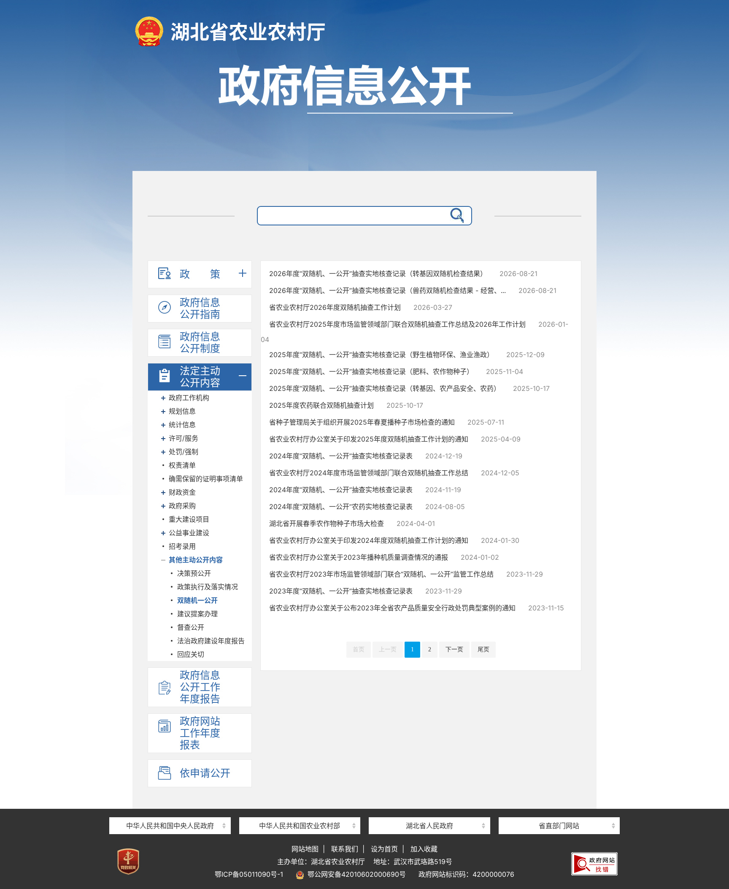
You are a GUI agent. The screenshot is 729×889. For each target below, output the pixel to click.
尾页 (483, 649)
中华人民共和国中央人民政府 (170, 825)
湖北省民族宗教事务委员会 (559, 810)
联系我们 (344, 849)
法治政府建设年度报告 (211, 641)
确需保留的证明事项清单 (206, 478)
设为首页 (384, 849)
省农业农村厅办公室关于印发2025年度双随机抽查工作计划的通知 (368, 439)
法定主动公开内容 (200, 377)
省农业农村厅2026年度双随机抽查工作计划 (335, 307)
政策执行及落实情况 (207, 587)
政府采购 (182, 505)
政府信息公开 (364, 113)
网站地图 (305, 849)
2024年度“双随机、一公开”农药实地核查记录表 (341, 506)
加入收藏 (423, 849)
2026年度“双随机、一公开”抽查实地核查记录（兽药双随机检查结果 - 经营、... (387, 290)
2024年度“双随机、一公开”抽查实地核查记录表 (341, 456)
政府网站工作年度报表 (200, 733)
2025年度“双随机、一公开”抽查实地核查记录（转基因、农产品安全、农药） (384, 388)
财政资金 (182, 492)
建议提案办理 (197, 614)
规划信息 (182, 411)
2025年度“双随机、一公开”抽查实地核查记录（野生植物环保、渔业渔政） (381, 354)
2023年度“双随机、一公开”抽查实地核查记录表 (341, 591)
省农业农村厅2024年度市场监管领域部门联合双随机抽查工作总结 (368, 473)
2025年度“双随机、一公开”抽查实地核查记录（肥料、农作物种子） (371, 371)
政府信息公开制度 (200, 343)
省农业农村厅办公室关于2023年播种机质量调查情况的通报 (358, 557)
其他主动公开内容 (196, 560)
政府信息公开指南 (200, 308)
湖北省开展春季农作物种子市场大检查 (326, 523)
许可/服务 (183, 438)
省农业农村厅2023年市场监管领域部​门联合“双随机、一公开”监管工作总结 (381, 574)
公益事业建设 (189, 533)
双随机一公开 (197, 600)
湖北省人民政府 (429, 825)
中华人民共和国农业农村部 (299, 825)
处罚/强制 (183, 451)
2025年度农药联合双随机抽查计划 (321, 405)
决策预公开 (194, 573)
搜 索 (455, 215)
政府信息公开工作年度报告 (200, 687)
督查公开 (190, 627)
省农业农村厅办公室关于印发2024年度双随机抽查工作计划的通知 (368, 540)
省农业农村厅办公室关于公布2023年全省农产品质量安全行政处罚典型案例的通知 (392, 608)
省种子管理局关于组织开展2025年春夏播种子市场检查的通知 (362, 422)
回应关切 (190, 654)
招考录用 (182, 546)
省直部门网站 (559, 825)
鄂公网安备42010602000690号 (355, 874)
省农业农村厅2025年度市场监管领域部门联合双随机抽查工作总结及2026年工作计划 (397, 324)
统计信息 (182, 424)
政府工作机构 (189, 397)
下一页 (454, 649)
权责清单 (182, 465)
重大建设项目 (189, 519)
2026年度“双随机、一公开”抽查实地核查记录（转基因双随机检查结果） (378, 273)
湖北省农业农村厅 (248, 31)
